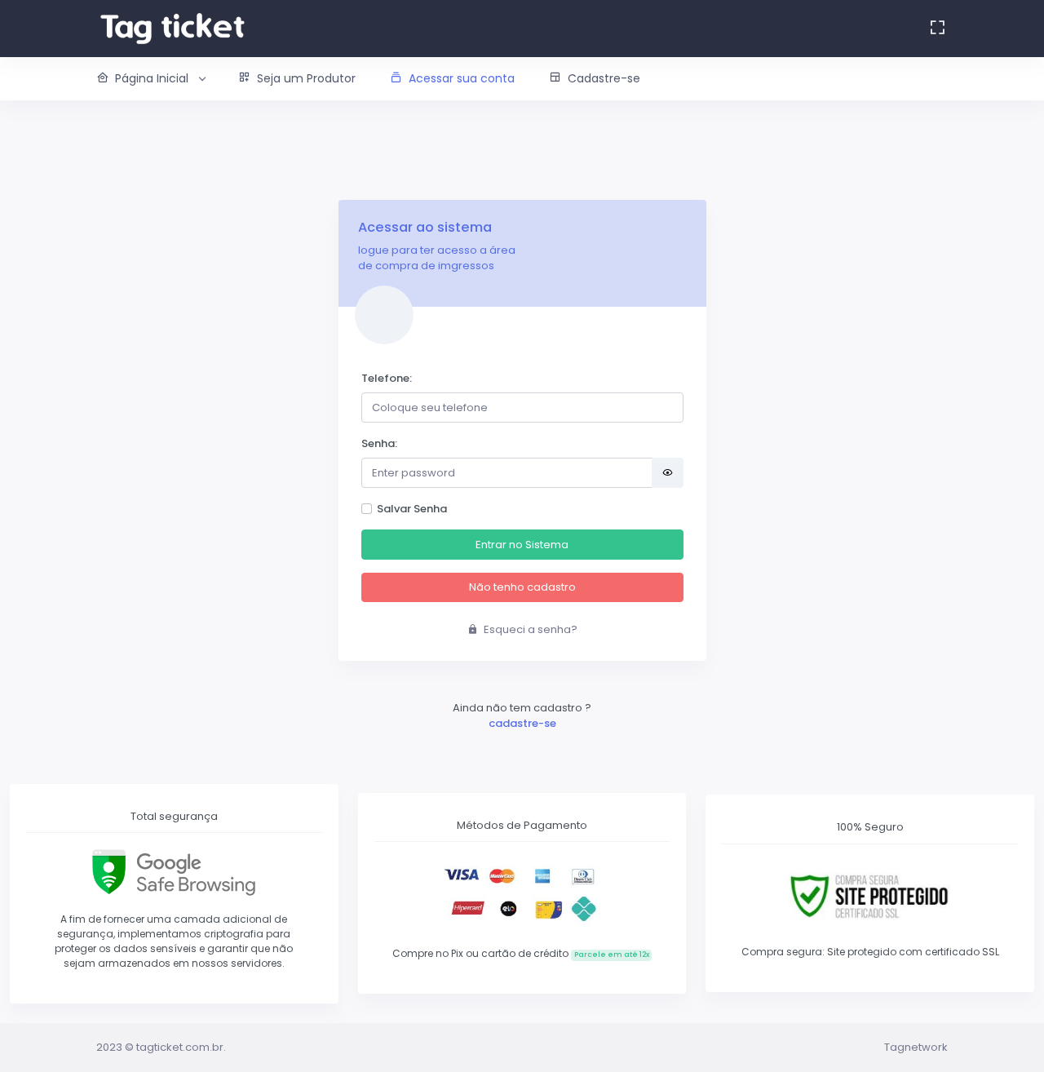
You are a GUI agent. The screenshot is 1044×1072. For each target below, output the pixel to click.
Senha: (379, 443)
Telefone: (386, 378)
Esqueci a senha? (529, 629)
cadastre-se (522, 723)
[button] (158, 78)
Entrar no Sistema (522, 544)
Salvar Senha (412, 508)
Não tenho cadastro (522, 587)
